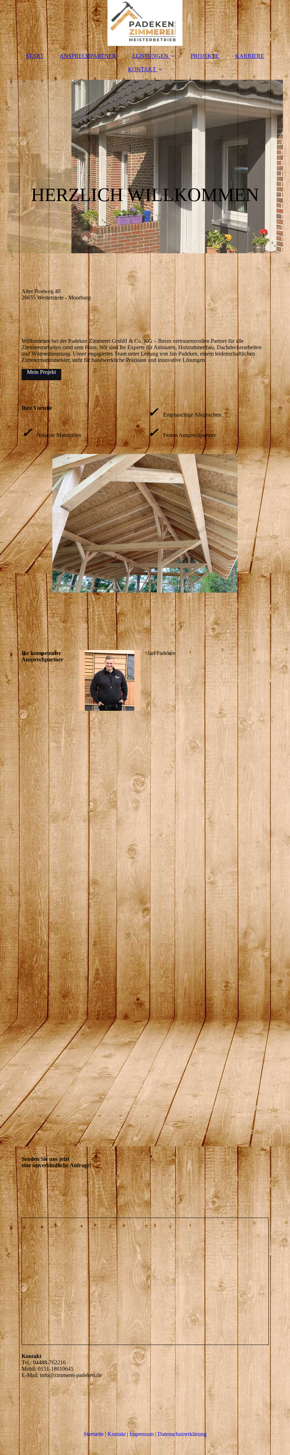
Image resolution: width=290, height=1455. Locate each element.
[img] (145, 23)
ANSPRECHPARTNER (88, 56)
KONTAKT (142, 69)
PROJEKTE (205, 56)
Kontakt (117, 1434)
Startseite (93, 1434)
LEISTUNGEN (150, 56)
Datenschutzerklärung (182, 1434)
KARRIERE (249, 56)
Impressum (141, 1434)
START (35, 56)
